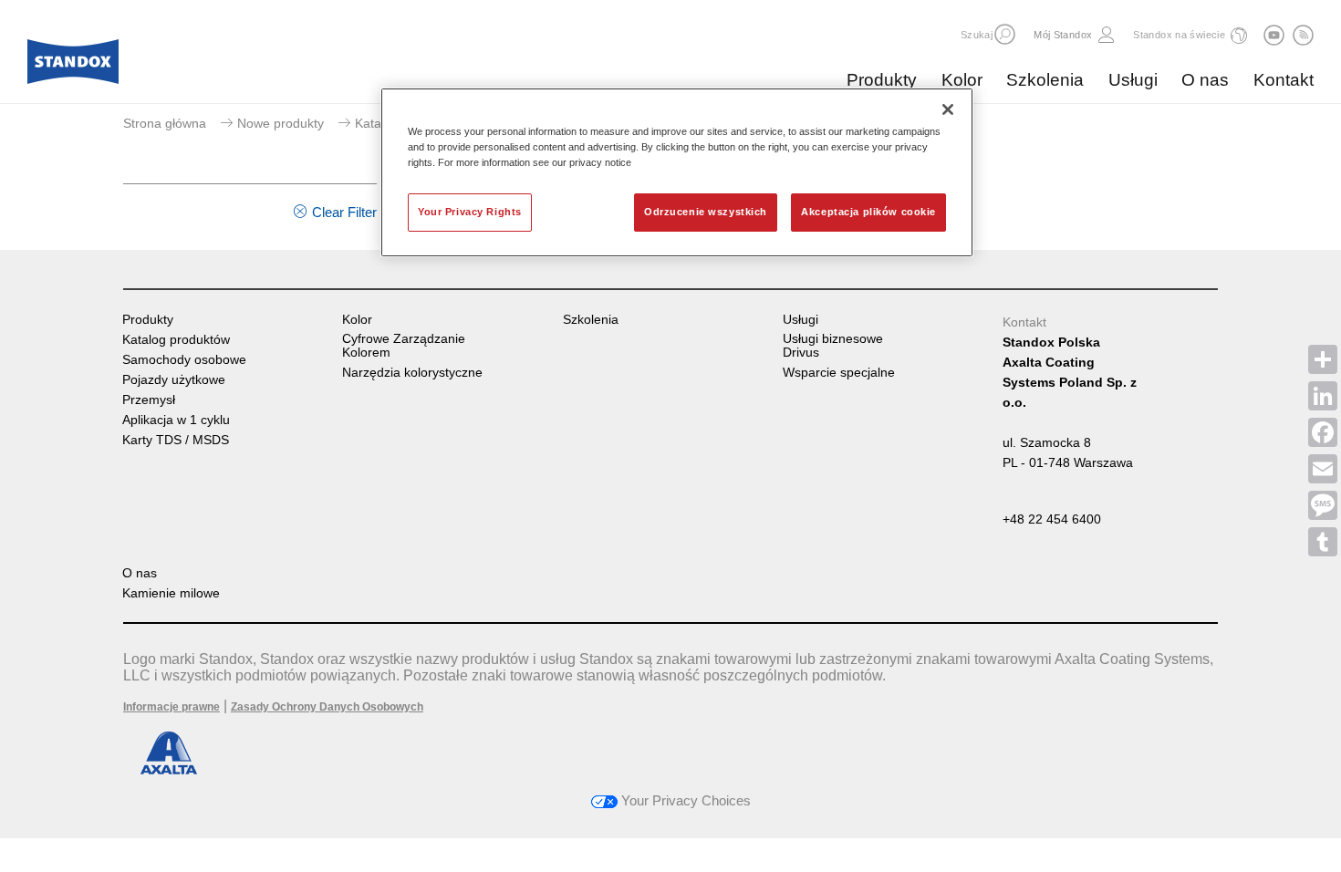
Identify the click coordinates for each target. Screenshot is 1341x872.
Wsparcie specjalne (839, 372)
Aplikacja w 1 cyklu (176, 420)
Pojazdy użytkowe (173, 380)
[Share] (1323, 359)
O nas (1205, 79)
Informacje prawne (171, 707)
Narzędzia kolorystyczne (412, 372)
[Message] (1323, 505)
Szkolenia (1045, 79)
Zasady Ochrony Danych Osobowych (327, 707)
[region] (676, 172)
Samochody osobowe (184, 360)
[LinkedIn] (1323, 396)
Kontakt (1283, 79)
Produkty (882, 79)
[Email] (1323, 469)
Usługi (1133, 79)
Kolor (961, 79)
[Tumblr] (1323, 542)
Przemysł (148, 400)
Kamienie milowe (171, 593)
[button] (1004, 34)
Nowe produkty (280, 123)
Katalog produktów (176, 340)
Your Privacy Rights (470, 211)
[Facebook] (1323, 432)
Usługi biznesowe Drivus (833, 345)
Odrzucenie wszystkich (705, 211)
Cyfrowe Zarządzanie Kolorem (403, 345)
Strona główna (164, 123)
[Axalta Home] (73, 66)
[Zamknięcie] (948, 109)
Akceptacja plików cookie (868, 211)
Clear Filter (344, 212)
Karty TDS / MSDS (175, 440)
